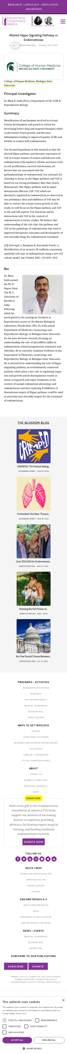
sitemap (36, 891)
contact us (36, 774)
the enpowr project (35, 699)
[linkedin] (54, 859)
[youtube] (30, 859)
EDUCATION (50, 4)
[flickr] (42, 859)
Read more (21, 1013)
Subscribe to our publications (33, 956)
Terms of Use (37, 976)
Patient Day (35, 948)
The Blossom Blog (33, 423)
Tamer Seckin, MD (36, 879)
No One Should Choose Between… (33, 656)
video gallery (36, 717)
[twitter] (24, 859)
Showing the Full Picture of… (33, 609)
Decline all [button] (49, 1040)
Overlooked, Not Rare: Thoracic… (33, 513)
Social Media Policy (49, 982)
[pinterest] (48, 859)
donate (36, 731)
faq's (36, 911)
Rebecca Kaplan (27, 614)
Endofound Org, (28, 45)
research (36, 694)
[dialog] (33, 1025)
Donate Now (33, 841)
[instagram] (36, 859)
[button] (33, 1048)
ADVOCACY (31, 4)
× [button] (63, 1000)
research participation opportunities (36, 743)
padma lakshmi (35, 885)
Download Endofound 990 (36, 874)
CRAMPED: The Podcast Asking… (33, 466)
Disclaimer (53, 976)
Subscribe (16, 966)
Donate (38, 966)
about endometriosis (35, 905)
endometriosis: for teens (36, 923)
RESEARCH (15, 4)
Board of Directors (35, 780)
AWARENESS (33, 9)
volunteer (36, 749)
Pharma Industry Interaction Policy (36, 979)
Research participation (36, 688)
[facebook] (17, 859)
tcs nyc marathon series (36, 760)
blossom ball (36, 711)
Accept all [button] (17, 1040)
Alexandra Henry (27, 471)
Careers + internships (35, 754)
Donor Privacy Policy (23, 982)
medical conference (36, 705)
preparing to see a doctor (35, 917)
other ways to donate (36, 737)
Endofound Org (27, 566)
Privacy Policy (19, 976)
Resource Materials (35, 786)
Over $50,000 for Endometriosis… (33, 561)
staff (36, 792)
